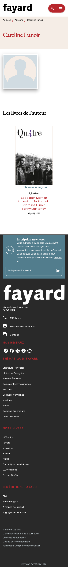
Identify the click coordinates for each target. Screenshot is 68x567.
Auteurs (19, 19)
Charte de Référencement (16, 541)
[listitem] (6, 351)
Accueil (7, 19)
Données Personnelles (14, 537)
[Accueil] (17, 8)
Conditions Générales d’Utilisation (21, 533)
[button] (34, 368)
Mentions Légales (12, 529)
